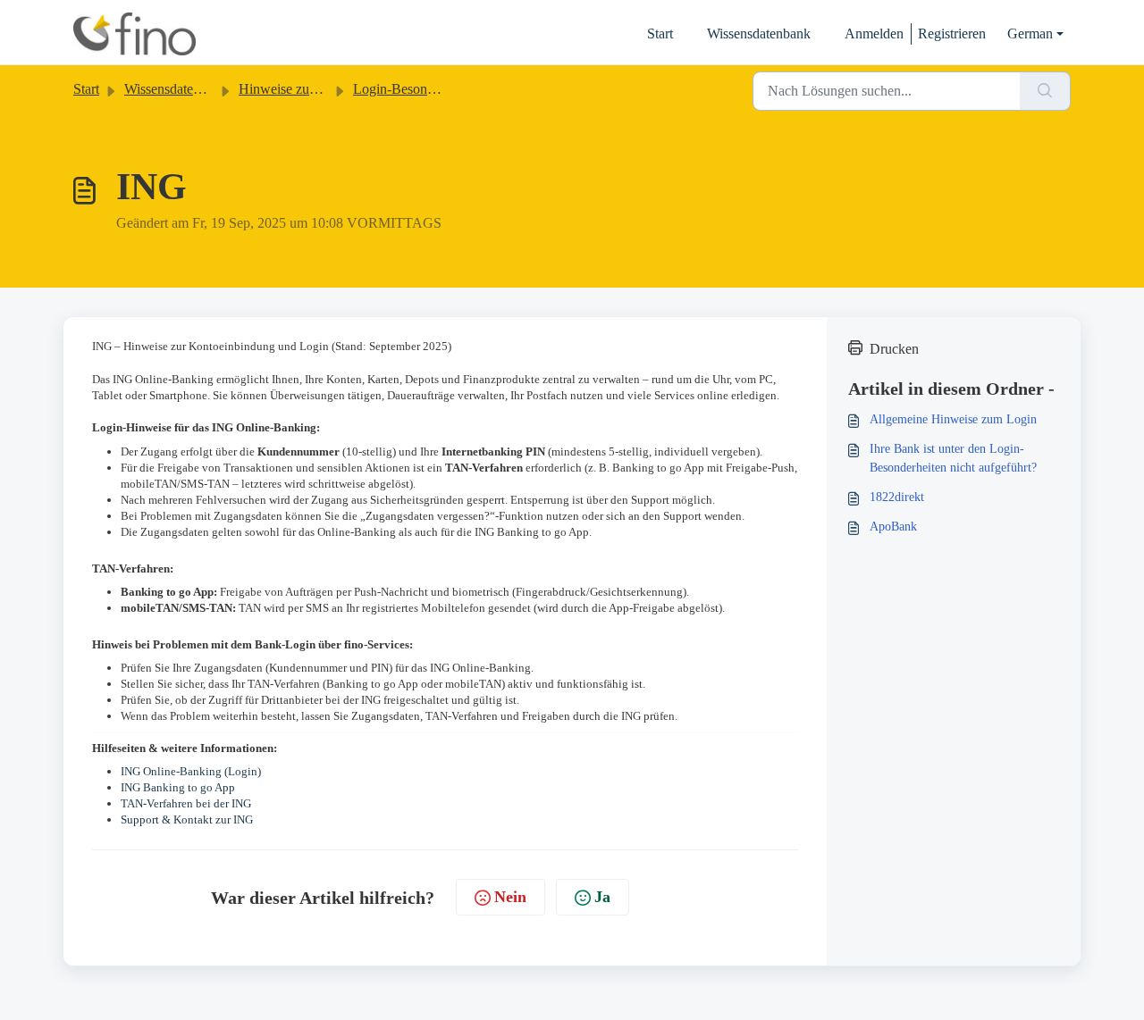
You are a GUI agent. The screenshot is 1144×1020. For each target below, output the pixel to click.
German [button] (1030, 33)
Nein (510, 897)
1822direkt (897, 497)
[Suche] (1045, 91)
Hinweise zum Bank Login (315, 88)
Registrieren (952, 33)
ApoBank (893, 526)
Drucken (894, 348)
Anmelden (874, 33)
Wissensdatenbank (759, 33)
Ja (602, 897)
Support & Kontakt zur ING (187, 819)
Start (660, 33)
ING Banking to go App (178, 787)
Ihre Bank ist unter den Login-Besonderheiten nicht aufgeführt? (953, 458)
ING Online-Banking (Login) (191, 771)
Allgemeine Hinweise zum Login (953, 419)
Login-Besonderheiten (416, 88)
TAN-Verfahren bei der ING (186, 803)
